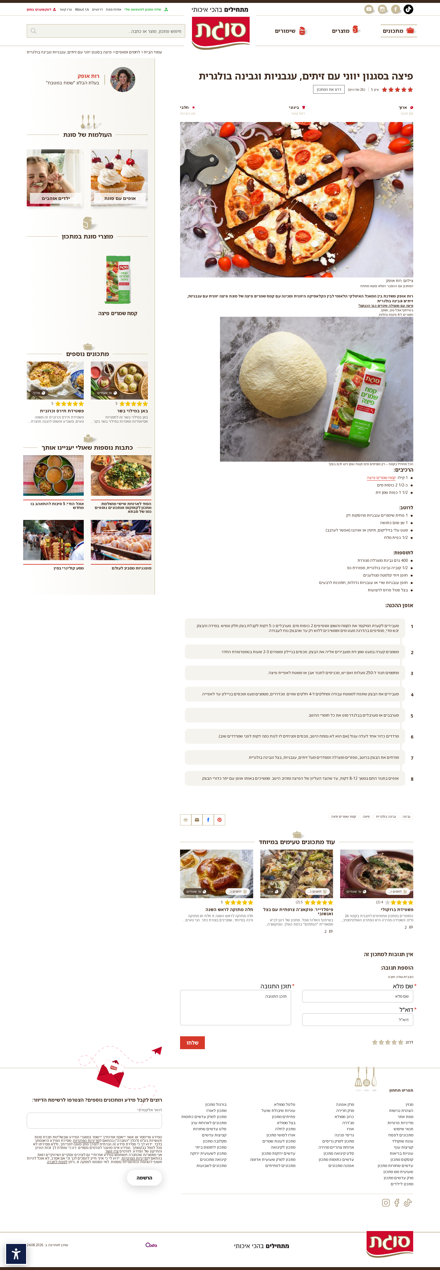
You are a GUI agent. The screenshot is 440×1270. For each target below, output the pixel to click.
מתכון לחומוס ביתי (210, 1147)
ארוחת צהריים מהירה (336, 1147)
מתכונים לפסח (400, 1135)
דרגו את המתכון (329, 89)
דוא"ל (406, 1009)
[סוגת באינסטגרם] (383, 9)
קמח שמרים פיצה (343, 816)
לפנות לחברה (57, 1161)
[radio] (401, 1042)
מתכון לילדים (402, 1184)
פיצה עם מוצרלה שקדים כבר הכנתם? (386, 305)
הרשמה (144, 1178)
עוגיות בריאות (401, 1153)
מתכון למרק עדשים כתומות (203, 1116)
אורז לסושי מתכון (280, 1135)
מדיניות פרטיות (400, 1122)
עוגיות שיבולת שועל (278, 1110)
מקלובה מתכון (214, 1141)
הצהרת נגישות (401, 1110)
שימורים (285, 30)
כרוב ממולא (344, 1116)
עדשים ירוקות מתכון (278, 1153)
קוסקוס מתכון (401, 1159)
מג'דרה (348, 1122)
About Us (82, 9)
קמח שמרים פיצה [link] (381, 477)
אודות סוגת (113, 9)
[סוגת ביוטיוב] (369, 9)
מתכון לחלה (285, 1129)
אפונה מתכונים (341, 1165)
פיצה (366, 816)
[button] (197, 819)
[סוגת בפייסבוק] (396, 9)
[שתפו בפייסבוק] (208, 819)
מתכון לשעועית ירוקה (208, 1153)
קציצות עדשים (214, 1135)
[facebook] (396, 1202)
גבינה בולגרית (386, 816)
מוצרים (340, 30)
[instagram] (385, 1202)
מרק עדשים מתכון (398, 1178)
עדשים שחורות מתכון (395, 1165)
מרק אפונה (345, 1104)
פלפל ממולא (284, 1104)
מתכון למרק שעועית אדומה (272, 1159)
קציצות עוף (403, 1147)
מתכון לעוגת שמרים (279, 1141)
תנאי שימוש (403, 1129)
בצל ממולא (286, 1122)
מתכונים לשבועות (211, 1165)
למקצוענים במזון (39, 9)
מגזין (409, 1104)
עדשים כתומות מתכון (336, 1159)
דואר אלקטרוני (149, 1110)
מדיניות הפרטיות (86, 1140)
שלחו (192, 1042)
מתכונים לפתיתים (280, 1165)
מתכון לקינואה (283, 1147)
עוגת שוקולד (402, 1141)
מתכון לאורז (216, 1110)
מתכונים (393, 30)
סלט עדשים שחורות (209, 1129)
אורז (350, 1129)
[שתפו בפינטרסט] (219, 819)
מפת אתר (405, 1116)
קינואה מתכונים (213, 1159)
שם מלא (403, 986)
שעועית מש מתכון (398, 1171)
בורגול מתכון (215, 1104)
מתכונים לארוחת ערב (208, 1122)
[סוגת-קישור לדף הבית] (221, 33)
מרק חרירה (345, 1110)
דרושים (97, 9)
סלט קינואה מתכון (338, 1153)
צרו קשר (65, 9)
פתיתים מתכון (283, 1116)
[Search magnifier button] (33, 30)
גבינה (406, 816)
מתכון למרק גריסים (338, 1141)
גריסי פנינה (344, 1135)
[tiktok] (407, 1202)
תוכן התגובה (276, 986)
